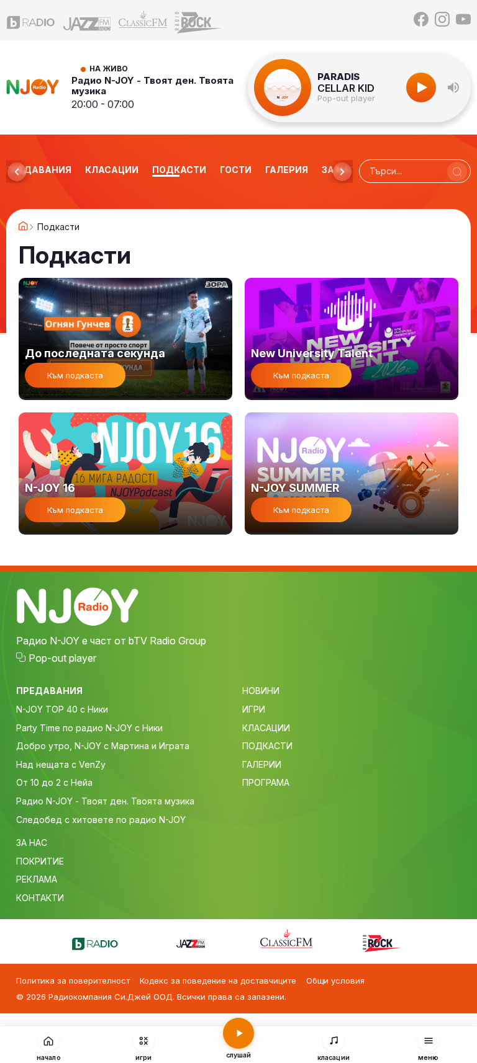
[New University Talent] (351, 339)
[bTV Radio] (31, 20)
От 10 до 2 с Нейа (54, 782)
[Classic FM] (143, 20)
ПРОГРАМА (265, 782)
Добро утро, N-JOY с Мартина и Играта (102, 746)
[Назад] (16, 171)
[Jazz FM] (87, 20)
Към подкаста (75, 375)
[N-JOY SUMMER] (351, 473)
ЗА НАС (31, 842)
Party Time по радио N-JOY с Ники (89, 728)
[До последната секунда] (125, 339)
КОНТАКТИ (40, 897)
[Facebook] (421, 20)
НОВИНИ (260, 690)
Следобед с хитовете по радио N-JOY (101, 819)
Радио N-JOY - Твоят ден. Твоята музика (152, 86)
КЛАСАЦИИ (266, 728)
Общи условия (335, 980)
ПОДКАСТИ (267, 746)
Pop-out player (346, 98)
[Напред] (342, 171)
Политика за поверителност (73, 980)
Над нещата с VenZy (61, 764)
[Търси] (457, 172)
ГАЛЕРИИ (261, 764)
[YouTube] (463, 20)
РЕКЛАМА (36, 879)
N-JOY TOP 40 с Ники (62, 709)
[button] (453, 87)
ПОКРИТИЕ (40, 861)
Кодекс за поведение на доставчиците (218, 980)
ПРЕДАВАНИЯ (49, 690)
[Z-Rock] (199, 20)
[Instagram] (442, 20)
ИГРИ (253, 709)
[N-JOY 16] (125, 473)
